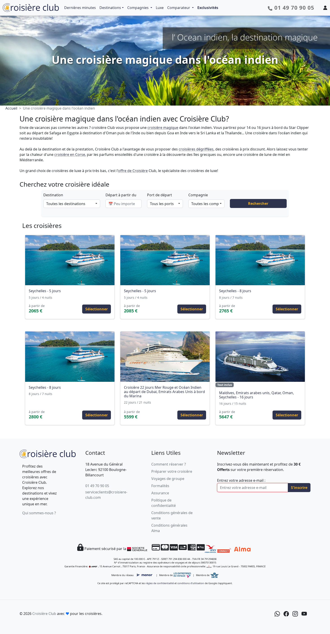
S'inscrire (299, 487)
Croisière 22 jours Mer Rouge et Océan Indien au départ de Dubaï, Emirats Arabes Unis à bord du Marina (164, 391)
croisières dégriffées (196, 149)
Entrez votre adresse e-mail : (241, 480)
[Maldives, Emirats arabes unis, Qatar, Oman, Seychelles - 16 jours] (260, 356)
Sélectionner (96, 309)
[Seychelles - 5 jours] (69, 260)
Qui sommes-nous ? (39, 512)
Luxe (160, 7)
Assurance (160, 492)
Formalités (160, 485)
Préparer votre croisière (171, 471)
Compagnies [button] (138, 7)
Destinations (110, 7)
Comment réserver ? (168, 464)
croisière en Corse (69, 154)
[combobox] (71, 203)
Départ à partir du (121, 194)
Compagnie (198, 194)
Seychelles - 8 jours (235, 290)
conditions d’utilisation (190, 583)
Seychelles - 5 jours (45, 290)
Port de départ (159, 194)
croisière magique (162, 127)
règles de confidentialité (159, 583)
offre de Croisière (133, 170)
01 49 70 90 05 (97, 485)
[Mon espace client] (325, 7)
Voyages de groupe (167, 478)
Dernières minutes (80, 7)
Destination (53, 194)
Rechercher (258, 203)
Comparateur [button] (179, 7)
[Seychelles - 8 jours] (260, 260)
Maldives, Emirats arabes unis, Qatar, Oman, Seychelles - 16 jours (256, 395)
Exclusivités (207, 7)
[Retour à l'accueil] (48, 453)
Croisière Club (44, 613)
